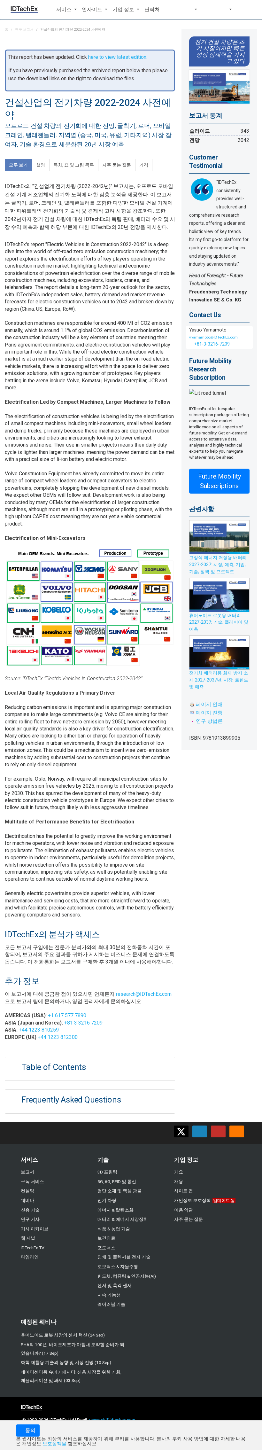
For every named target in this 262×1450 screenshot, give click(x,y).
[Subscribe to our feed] (236, 1131)
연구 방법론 (209, 721)
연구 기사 (30, 1219)
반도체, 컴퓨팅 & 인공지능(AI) (126, 1276)
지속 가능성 (109, 1295)
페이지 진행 (209, 713)
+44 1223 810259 (39, 1030)
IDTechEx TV (32, 1247)
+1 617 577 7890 (67, 1015)
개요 (178, 1171)
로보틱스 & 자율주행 (117, 1266)
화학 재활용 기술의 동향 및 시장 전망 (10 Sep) (66, 1362)
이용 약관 (183, 1209)
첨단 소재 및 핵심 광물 (119, 1190)
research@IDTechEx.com (144, 994)
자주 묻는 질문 (188, 1219)
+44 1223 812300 (58, 1037)
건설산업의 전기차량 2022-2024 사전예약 (72, 29)
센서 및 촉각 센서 (114, 1285)
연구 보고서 (24, 29)
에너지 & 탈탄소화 (115, 1209)
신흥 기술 (30, 1209)
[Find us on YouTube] (218, 1131)
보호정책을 (54, 1443)
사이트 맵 (183, 1190)
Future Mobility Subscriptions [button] (219, 481)
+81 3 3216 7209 (83, 1023)
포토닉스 (106, 1247)
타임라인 (30, 1256)
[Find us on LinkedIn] (199, 1131)
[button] (66, 9)
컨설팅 (27, 1190)
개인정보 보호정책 (192, 1200)
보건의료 (106, 1238)
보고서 (27, 1171)
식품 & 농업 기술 (113, 1228)
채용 (178, 1181)
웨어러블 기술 (111, 1304)
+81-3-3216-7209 (211, 344)
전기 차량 (106, 1200)
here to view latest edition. (117, 57)
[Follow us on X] (181, 1131)
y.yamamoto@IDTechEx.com (213, 337)
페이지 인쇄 (209, 704)
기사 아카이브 (35, 1228)
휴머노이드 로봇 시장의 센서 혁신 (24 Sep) (63, 1334)
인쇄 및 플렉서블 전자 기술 (123, 1256)
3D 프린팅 (107, 1171)
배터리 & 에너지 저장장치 (122, 1219)
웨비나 (27, 1200)
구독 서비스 (32, 1181)
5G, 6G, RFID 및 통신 (116, 1181)
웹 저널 (28, 1238)
